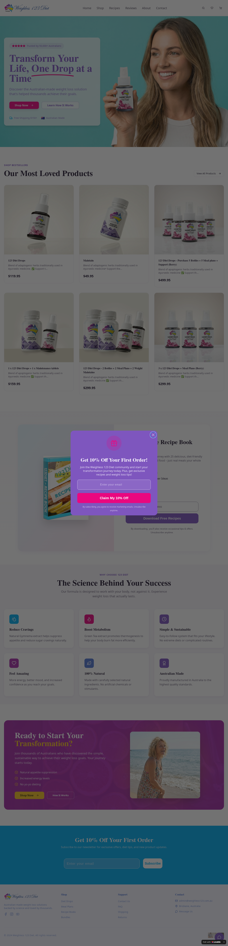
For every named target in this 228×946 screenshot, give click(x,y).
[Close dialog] (153, 435)
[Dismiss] (224, 942)
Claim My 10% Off (114, 498)
